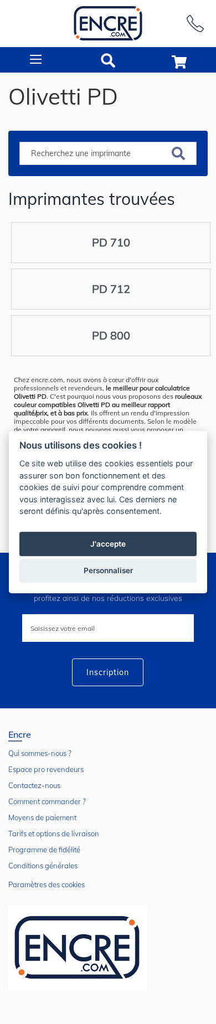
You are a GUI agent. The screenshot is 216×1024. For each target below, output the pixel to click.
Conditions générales (43, 865)
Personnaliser (108, 570)
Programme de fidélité (44, 849)
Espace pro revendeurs (46, 769)
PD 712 (111, 289)
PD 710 (111, 242)
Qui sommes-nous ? (39, 753)
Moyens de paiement (42, 817)
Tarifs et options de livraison (53, 833)
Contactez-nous (34, 785)
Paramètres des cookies (46, 884)
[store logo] (108, 23)
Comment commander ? (47, 801)
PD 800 (111, 335)
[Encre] (77, 948)
